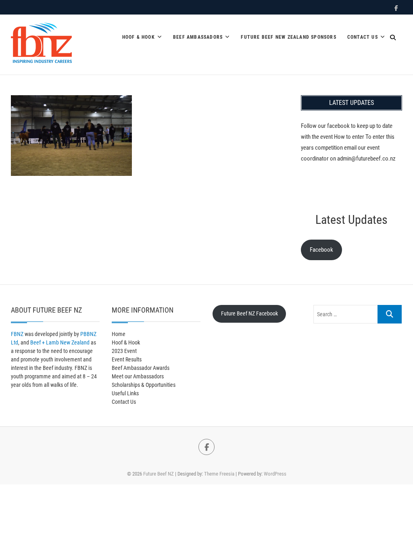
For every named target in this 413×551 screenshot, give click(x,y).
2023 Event (124, 351)
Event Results (127, 359)
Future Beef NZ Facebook (249, 313)
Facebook (321, 249)
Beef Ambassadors (198, 37)
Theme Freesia (219, 474)
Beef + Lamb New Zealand (60, 342)
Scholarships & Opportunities (143, 385)
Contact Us (362, 37)
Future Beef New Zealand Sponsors (288, 37)
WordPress (275, 474)
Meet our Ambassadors (138, 376)
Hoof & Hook (138, 37)
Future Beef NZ (158, 474)
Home (118, 334)
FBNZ (17, 334)
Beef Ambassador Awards (140, 368)
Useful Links (125, 393)
